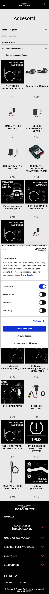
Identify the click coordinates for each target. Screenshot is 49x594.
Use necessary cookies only (24, 343)
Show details (27, 275)
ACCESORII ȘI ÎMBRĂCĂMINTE (22, 527)
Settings (37, 321)
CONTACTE (10, 555)
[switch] (42, 294)
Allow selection (24, 336)
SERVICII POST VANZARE (19, 546)
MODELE (9, 516)
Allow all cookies (24, 329)
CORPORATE (11, 564)
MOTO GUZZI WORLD (17, 537)
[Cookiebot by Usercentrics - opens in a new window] (35, 249)
